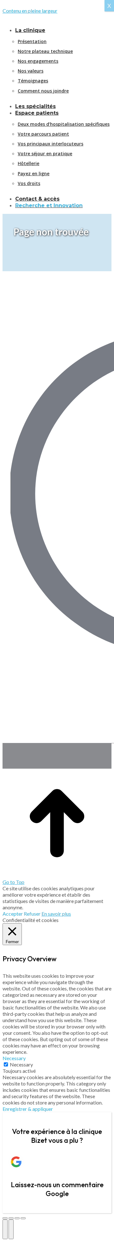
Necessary (21, 1064)
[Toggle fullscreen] (17, 1218)
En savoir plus (56, 914)
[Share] (11, 1218)
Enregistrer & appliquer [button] (28, 1109)
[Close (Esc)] (5, 1218)
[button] (55, 20)
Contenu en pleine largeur (30, 11)
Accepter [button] (13, 914)
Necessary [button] (14, 1058)
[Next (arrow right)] (11, 1229)
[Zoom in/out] (23, 1218)
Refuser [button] (32, 914)
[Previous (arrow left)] (5, 1229)
